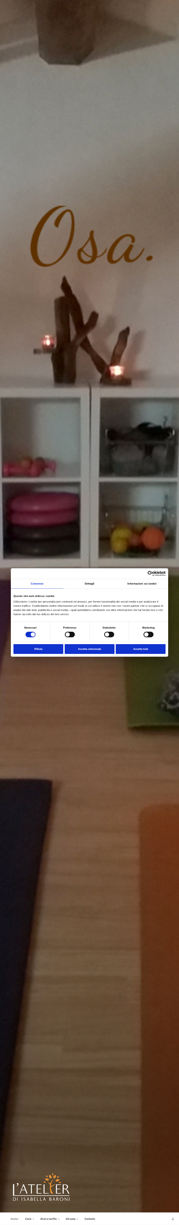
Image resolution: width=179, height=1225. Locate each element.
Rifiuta (38, 648)
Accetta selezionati (89, 648)
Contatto (90, 1218)
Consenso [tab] (37, 583)
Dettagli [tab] (89, 583)
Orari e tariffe (48, 1218)
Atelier (14, 1218)
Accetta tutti (140, 648)
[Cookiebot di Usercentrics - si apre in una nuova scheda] (150, 573)
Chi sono (71, 1218)
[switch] (70, 634)
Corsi (28, 1218)
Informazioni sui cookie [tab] (141, 583)
